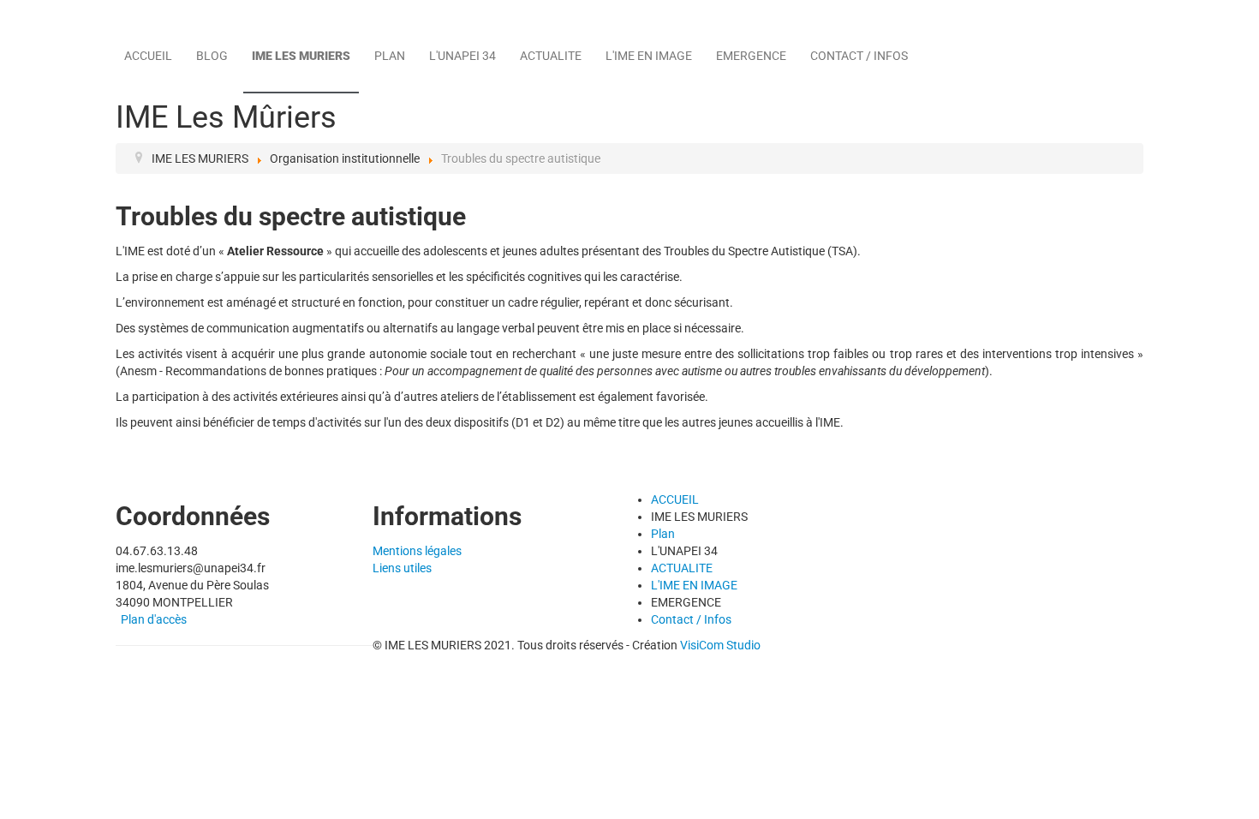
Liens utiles (402, 568)
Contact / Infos (859, 56)
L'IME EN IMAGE (649, 56)
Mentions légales (417, 551)
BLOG (212, 56)
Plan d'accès (154, 619)
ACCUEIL (148, 56)
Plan (389, 56)
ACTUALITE (551, 56)
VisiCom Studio (720, 645)
